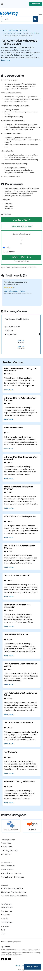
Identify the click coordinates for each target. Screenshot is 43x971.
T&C (3, 933)
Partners (5, 915)
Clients (4, 918)
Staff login (21, 970)
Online (8, 247)
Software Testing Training (12, 33)
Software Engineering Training (18, 30)
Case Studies (7, 869)
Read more (5, 60)
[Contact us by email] (2, 4)
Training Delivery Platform (14, 896)
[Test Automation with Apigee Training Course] (11, 13)
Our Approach (8, 865)
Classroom (10, 252)
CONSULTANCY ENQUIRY (21, 226)
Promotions (6, 847)
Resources (6, 854)
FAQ (3, 930)
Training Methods (9, 850)
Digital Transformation (12, 888)
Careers (5, 926)
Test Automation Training (31, 33)
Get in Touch (32, 966)
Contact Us (35, 4)
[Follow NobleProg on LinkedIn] (2, 959)
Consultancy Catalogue (12, 877)
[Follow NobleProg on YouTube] (9, 959)
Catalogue (6, 843)
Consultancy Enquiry (11, 873)
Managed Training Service (13, 892)
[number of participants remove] (21, 237)
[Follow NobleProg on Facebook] (6, 959)
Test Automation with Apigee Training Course (18, 36)
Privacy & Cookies (21, 966)
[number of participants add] (21, 243)
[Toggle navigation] (40, 13)
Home (4, 30)
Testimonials (7, 922)
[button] (39, 334)
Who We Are (7, 907)
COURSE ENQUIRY (21, 219)
